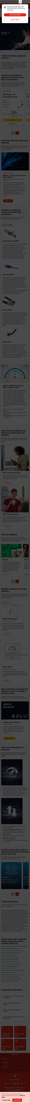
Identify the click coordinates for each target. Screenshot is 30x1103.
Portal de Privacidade (18, 1087)
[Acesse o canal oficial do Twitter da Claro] (9, 1083)
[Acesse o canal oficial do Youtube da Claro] (15, 1083)
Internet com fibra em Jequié (9, 955)
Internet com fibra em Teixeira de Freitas (12, 950)
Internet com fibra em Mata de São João (12, 974)
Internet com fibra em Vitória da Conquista (12, 970)
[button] (7, 224)
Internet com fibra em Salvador (9, 981)
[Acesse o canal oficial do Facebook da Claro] (6, 1083)
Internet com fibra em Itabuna (9, 972)
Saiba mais (8, 201)
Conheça (6, 634)
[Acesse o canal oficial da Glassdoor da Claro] (24, 1083)
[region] (15, 1097)
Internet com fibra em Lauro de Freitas (11, 979)
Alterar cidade (15, 19)
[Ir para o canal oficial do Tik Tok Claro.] (21, 1083)
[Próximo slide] (17, 133)
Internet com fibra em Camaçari (9, 977)
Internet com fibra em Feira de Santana (11, 964)
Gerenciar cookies (6, 1100)
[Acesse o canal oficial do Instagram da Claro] (12, 1083)
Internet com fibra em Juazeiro (9, 961)
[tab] (7, 224)
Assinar (13, 120)
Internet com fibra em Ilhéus (8, 968)
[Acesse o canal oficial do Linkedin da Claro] (18, 1083)
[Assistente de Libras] (25, 1088)
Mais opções (15, 1054)
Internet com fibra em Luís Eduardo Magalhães (14, 946)
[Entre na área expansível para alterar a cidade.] (20, 1)
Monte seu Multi (9, 738)
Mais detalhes (12, 123)
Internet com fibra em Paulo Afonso (10, 948)
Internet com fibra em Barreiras (9, 959)
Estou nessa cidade (15, 15)
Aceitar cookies (17, 1100)
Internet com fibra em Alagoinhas (10, 966)
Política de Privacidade (8, 1087)
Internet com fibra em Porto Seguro (10, 953)
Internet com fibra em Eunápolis (9, 957)
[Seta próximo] (17, 581)
